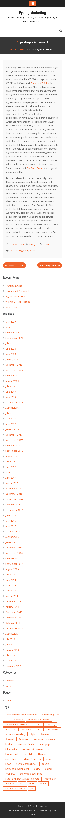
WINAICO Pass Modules (18, 301)
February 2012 (13, 665)
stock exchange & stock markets (22, 778)
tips (22, 783)
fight (32, 734)
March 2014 (11, 596)
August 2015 (12, 536)
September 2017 (14, 450)
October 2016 (12, 504)
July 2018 (10, 413)
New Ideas (11, 307)
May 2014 (10, 585)
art (6, 719)
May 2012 (10, 660)
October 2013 (12, 622)
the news (10, 783)
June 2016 (10, 515)
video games (21, 250)
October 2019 (12, 375)
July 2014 (10, 574)
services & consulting (31, 773)
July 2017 (10, 461)
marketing (10, 758)
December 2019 (14, 364)
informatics (11, 749)
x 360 (33, 250)
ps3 (12, 250)
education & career (31, 729)
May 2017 (10, 472)
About (8, 700)
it (48, 749)
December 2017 (14, 434)
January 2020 (12, 359)
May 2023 (10, 321)
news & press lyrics (26, 763)
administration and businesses (21, 714)
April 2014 (10, 590)
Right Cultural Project (16, 296)
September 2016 (14, 509)
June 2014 (10, 579)
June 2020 (10, 348)
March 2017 (11, 483)
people (45, 763)
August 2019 (12, 380)
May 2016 (10, 520)
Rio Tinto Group (35, 168)
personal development (17, 768)
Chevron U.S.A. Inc (40, 83)
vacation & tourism (15, 788)
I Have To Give (16, 265)
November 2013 (14, 617)
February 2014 (13, 601)
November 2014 (14, 553)
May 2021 (10, 327)
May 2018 (10, 418)
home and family (25, 744)
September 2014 (14, 563)
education (10, 729)
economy (50, 724)
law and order (12, 753)
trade (32, 783)
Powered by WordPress (20, 810)
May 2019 (10, 396)
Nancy (32, 244)
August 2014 (12, 569)
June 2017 (10, 466)
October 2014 (12, 558)
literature (43, 753)
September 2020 (14, 337)
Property (10, 773)
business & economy (39, 719)
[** (31, 788)
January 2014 (12, 606)
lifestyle (29, 753)
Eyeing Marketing (32, 12)
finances (44, 734)
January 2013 (12, 649)
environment (52, 729)
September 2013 (14, 628)
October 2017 (12, 445)
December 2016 (14, 493)
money (50, 758)
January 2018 (12, 429)
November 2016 (14, 499)
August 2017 (12, 456)
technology (50, 778)
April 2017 (10, 477)
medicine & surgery (31, 758)
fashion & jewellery (15, 734)
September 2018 (14, 402)
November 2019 (14, 370)
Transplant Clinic (13, 285)
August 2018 (12, 407)
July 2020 (10, 343)
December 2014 (14, 547)
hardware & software (44, 739)
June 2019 (10, 391)
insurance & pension (32, 749)
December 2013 (14, 612)
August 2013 (12, 633)
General (9, 680)
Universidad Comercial (17, 290)
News (46, 244)
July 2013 (10, 639)
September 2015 (14, 531)
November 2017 (14, 439)
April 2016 (10, 526)
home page (45, 744)
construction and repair (17, 724)
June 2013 (10, 644)
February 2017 (13, 488)
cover (38, 724)
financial (9, 739)
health (8, 744)
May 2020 (10, 353)
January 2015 (12, 542)
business (18, 719)
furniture (23, 739)
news (8, 763)
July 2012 (10, 655)
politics (48, 768)
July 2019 (10, 386)
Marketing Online (48, 265)
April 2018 (10, 423)
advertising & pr (50, 714)
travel (43, 783)
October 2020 (12, 332)
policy (37, 768)
